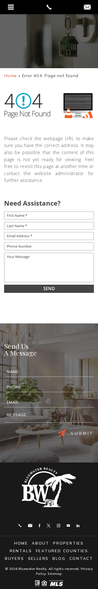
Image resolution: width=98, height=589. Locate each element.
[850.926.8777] (49, 7)
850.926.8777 (20, 525)
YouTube (68, 526)
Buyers (14, 558)
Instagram (58, 526)
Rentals (21, 550)
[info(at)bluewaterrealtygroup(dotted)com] (87, 7)
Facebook (39, 526)
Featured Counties (62, 550)
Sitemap (55, 574)
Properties (68, 543)
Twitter (48, 526)
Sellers (38, 558)
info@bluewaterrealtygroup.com (30, 525)
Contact (81, 558)
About (40, 543)
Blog (59, 558)
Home (21, 543)
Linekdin (77, 526)
